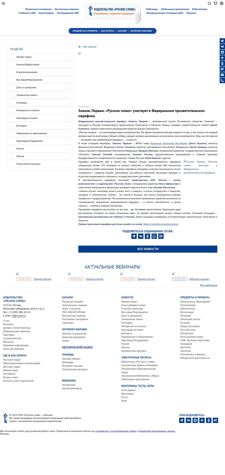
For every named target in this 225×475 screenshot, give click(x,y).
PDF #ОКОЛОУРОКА (73, 312)
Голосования (128, 390)
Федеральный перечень (16, 331)
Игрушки (191, 12)
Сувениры (67, 322)
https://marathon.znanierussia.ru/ (161, 224)
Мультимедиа (187, 305)
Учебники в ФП (27, 12)
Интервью (21, 102)
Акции (65, 340)
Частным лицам (12, 359)
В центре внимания (26, 72)
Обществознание (190, 326)
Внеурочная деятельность (195, 358)
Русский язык (188, 329)
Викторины (127, 393)
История (185, 322)
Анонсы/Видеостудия (27, 64)
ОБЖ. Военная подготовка (195, 340)
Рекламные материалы (38, 9)
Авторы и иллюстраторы (17, 327)
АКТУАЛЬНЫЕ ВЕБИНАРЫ (112, 266)
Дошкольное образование (195, 301)
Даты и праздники (26, 87)
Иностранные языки (191, 336)
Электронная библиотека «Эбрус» (140, 375)
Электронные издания (74, 305)
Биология (185, 347)
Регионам (185, 315)
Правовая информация (16, 345)
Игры (124, 400)
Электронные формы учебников (139, 365)
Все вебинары (208, 285)
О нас (6, 320)
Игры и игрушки (71, 308)
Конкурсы (21, 125)
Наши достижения (13, 349)
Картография (46, 12)
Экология (185, 351)
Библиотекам (199, 9)
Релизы (20, 156)
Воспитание (187, 312)
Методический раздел (77, 347)
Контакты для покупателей (18, 380)
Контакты (8, 324)
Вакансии (8, 341)
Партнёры (8, 334)
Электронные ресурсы (74, 369)
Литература (186, 333)
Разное (20, 148)
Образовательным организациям (21, 363)
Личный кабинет (71, 358)
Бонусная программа (74, 337)
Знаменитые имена (26, 94)
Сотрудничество (12, 338)
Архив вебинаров (72, 388)
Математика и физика (192, 354)
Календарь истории (26, 117)
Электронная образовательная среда (138, 370)
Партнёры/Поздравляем (29, 140)
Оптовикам (9, 373)
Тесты (124, 397)
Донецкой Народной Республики (169, 143)
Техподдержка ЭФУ (68, 12)
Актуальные (68, 384)
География (186, 343)
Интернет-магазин (72, 365)
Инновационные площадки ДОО (164, 12)
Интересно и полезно (28, 110)
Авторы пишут (24, 56)
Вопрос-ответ (10, 377)
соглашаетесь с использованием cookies (115, 431)
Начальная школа (190, 319)
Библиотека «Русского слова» (138, 361)
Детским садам (11, 366)
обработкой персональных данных (157, 431)
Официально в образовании (31, 133)
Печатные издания (72, 301)
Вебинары (152, 9)
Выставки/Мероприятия (29, 79)
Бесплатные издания (67, 9)
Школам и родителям (74, 333)
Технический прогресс (28, 163)
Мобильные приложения (175, 9)
